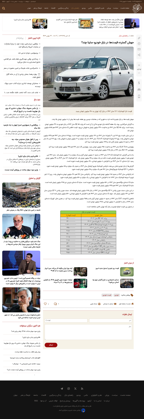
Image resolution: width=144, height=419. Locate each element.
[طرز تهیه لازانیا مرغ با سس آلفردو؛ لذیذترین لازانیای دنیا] (85, 23)
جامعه (46, 8)
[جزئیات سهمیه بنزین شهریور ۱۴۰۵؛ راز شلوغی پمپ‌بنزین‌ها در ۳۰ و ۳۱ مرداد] (80, 283)
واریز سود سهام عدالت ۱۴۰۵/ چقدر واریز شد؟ (25, 331)
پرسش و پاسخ (65, 401)
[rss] (82, 388)
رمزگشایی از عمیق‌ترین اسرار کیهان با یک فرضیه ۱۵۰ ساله (21, 127)
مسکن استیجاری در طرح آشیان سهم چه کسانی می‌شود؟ (105, 281)
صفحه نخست (124, 8)
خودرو (117, 295)
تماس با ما (14, 1)
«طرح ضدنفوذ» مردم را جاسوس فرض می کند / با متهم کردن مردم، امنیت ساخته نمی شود (22, 316)
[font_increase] (139, 65)
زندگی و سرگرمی (63, 8)
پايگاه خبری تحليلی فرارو (67, 406)
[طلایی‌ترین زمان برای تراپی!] (39, 23)
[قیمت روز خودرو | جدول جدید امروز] (127, 272)
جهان (29, 8)
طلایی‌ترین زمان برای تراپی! (22, 19)
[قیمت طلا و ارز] (139, 83)
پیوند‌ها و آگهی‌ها (79, 401)
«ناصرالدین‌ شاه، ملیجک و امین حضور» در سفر (21, 68)
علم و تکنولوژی (100, 8)
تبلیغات (27, 1)
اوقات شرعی (53, 401)
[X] (75, 388)
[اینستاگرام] (68, 388)
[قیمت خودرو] (139, 90)
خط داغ (37, 100)
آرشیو (8, 1)
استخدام (33, 1)
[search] (3, 8)
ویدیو (84, 8)
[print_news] (139, 43)
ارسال (51, 345)
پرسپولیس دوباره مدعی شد (28, 53)
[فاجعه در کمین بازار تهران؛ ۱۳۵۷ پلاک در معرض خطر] (21, 195)
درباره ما (21, 1)
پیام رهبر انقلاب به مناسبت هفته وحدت (27, 352)
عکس (90, 8)
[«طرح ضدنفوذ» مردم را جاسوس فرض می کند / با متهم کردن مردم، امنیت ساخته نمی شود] (21, 299)
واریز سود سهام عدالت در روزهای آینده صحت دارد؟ (22, 171)
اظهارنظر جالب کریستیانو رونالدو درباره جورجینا (25, 358)
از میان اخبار (129, 263)
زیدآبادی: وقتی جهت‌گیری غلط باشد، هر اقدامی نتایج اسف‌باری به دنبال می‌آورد (22, 61)
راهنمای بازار (75, 8)
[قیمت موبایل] (139, 97)
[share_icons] (139, 54)
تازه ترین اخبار (34, 38)
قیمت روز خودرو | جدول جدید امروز (107, 268)
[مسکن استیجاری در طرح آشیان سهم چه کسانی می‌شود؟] (127, 283)
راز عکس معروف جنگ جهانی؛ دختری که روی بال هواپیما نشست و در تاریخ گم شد (22, 110)
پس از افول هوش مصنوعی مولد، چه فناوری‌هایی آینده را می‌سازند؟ (26, 141)
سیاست (115, 8)
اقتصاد (53, 8)
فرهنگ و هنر (38, 8)
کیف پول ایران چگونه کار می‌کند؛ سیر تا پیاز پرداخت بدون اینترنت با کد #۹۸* (58, 269)
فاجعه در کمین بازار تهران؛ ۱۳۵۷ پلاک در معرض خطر (23, 210)
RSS (3, 1)
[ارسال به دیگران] (139, 49)
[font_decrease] (139, 73)
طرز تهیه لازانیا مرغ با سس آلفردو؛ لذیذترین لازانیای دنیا (66, 20)
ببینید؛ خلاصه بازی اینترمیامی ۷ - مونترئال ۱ (26, 364)
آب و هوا (43, 401)
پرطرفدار (19, 38)
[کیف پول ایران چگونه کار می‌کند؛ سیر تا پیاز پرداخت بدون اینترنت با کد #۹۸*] (80, 272)
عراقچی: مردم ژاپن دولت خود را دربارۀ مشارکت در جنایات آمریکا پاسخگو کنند (22, 45)
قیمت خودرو (107, 295)
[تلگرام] (62, 388)
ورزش (109, 8)
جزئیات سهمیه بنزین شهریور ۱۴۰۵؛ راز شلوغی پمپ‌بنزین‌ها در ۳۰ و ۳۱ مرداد (58, 281)
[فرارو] (137, 8)
